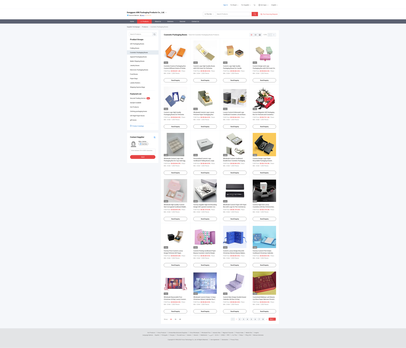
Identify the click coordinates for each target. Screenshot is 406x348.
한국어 (217, 335)
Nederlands (203, 335)
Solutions (170, 21)
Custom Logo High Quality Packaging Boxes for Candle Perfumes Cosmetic (232, 68)
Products (146, 21)
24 (171, 319)
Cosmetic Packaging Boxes (139, 52)
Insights (256, 332)
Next (271, 319)
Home (132, 21)
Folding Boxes (134, 48)
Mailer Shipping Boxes (137, 61)
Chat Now (144, 144)
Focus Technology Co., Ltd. (189, 339)
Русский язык (181, 335)
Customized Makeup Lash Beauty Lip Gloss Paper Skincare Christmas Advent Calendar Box (264, 299)
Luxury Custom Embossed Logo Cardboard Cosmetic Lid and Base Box (234, 114)
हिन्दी (228, 335)
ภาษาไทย (234, 335)
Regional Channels (228, 332)
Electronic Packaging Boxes (139, 70)
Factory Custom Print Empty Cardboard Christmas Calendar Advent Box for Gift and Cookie (263, 253)
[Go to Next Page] (274, 34)
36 (175, 319)
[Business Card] (154, 137)
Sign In (225, 5)
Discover (182, 21)
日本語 (223, 335)
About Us (158, 21)
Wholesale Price (206, 332)
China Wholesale (194, 332)
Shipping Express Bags (137, 87)
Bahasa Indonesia (258, 335)
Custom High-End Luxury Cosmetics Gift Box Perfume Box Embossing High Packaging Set (263, 207)
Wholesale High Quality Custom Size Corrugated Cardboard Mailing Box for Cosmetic (175, 207)
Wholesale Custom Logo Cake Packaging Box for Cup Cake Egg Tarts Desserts (174, 160)
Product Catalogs (138, 126)
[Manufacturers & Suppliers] (140, 4)
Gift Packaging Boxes (137, 44)
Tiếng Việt (248, 335)
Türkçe (241, 335)
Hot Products (151, 332)
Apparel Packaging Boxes (138, 57)
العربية (211, 335)
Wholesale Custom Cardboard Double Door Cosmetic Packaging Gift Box (234, 160)
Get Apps (263, 5)
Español (157, 335)
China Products (161, 332)
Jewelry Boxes (134, 65)
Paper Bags (134, 78)
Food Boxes (134, 74)
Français (172, 335)
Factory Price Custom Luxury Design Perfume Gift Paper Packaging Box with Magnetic (173, 253)
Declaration (225, 339)
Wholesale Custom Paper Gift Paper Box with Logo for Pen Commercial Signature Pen (234, 207)
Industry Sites (216, 332)
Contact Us (195, 21)
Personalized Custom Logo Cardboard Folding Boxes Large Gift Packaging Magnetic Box (203, 160)
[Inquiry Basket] (255, 5)
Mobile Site (249, 332)
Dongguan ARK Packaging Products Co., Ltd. (146, 12)
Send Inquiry (175, 80)
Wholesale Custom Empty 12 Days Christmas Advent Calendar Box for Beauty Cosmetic (204, 299)
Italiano (189, 335)
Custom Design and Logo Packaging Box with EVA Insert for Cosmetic (264, 68)
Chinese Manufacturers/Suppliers (177, 332)
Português (164, 335)
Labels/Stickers (135, 83)
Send (142, 157)
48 (180, 319)
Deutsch (196, 335)
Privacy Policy (234, 339)
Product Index (239, 332)
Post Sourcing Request (270, 14)
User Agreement (214, 339)
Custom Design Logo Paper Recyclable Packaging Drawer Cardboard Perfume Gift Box (262, 160)
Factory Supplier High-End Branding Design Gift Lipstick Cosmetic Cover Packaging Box (205, 207)
